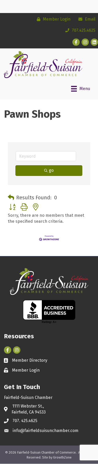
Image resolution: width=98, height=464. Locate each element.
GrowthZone (62, 457)
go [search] (51, 170)
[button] (11, 197)
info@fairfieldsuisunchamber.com (45, 430)
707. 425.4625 (25, 420)
